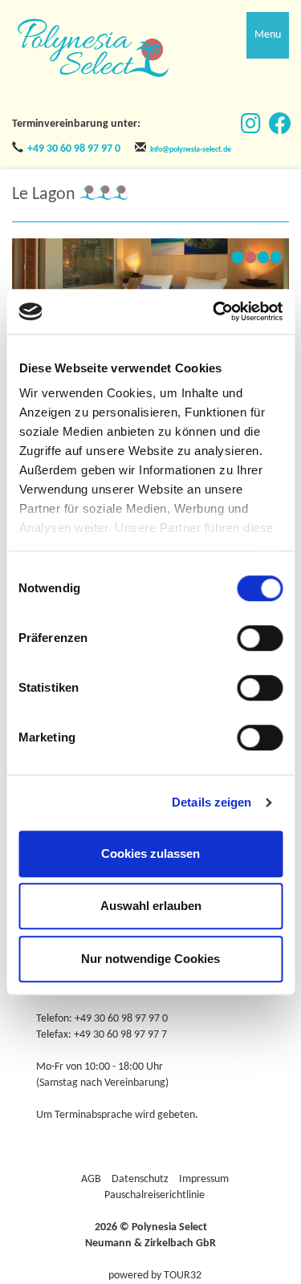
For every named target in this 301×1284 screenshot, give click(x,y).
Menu (267, 35)
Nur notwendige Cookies (150, 958)
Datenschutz (140, 1179)
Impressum (204, 1179)
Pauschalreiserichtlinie (154, 1195)
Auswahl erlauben (150, 905)
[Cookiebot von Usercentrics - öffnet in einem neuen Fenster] (214, 311)
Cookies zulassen (150, 853)
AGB (91, 1179)
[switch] (260, 638)
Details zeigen (211, 802)
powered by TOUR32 (154, 1276)
